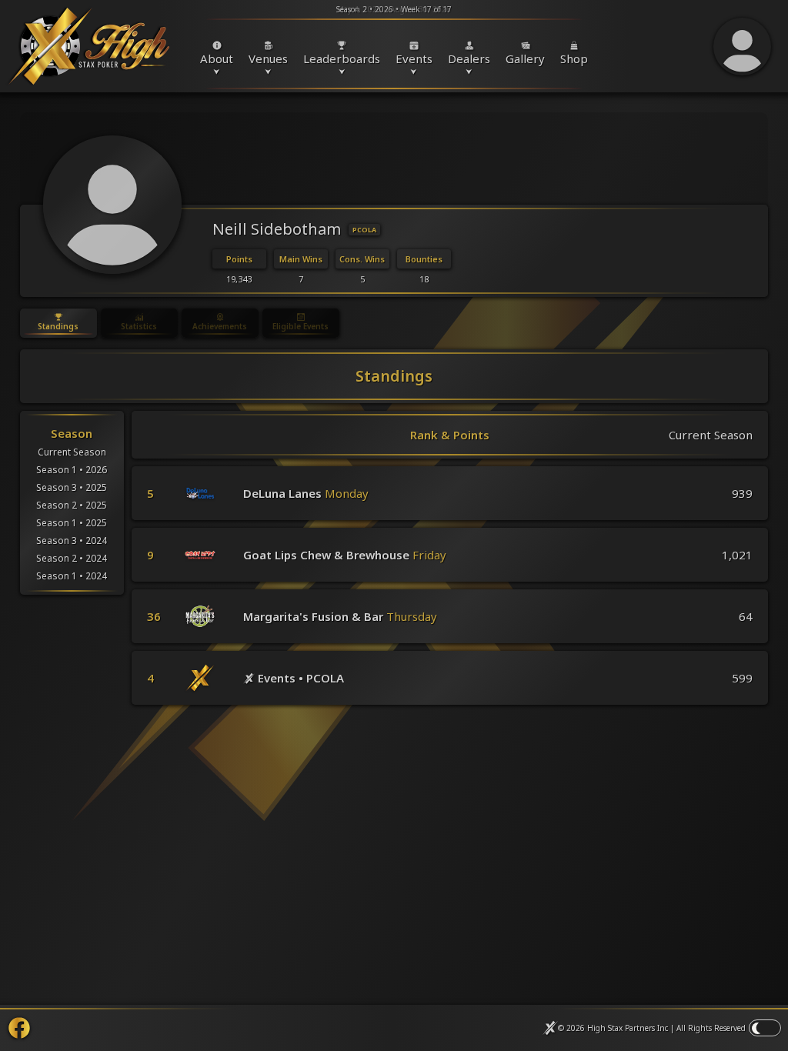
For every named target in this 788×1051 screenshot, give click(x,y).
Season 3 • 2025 (71, 487)
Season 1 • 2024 (71, 575)
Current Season (72, 452)
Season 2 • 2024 (71, 558)
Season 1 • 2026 (71, 469)
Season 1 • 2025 (71, 522)
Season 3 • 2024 (71, 540)
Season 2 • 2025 (71, 505)
